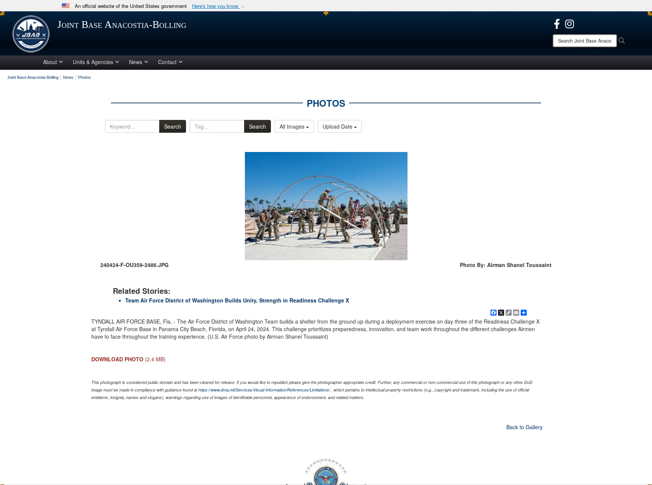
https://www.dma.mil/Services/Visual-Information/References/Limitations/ (264, 390)
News (135, 62)
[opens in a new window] (557, 23)
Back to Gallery (524, 427)
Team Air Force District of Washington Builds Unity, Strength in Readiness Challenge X (237, 300)
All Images (293, 126)
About (50, 62)
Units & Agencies (93, 62)
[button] (219, 6)
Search (172, 126)
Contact (167, 62)
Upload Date (338, 126)
